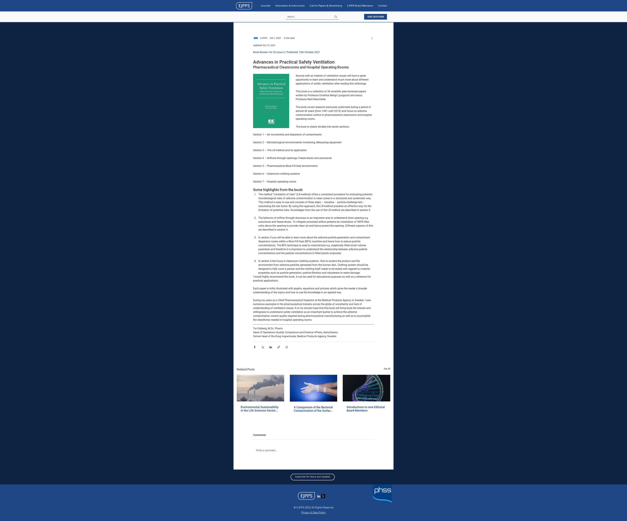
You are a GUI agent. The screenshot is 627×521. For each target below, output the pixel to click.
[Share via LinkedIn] (270, 347)
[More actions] (372, 38)
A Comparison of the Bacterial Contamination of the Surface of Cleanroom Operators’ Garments (313, 408)
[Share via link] (278, 347)
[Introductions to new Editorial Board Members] (366, 388)
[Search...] (336, 16)
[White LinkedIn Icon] (319, 496)
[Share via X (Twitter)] (262, 347)
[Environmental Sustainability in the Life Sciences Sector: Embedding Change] (260, 388)
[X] (323, 496)
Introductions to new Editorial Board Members (366, 408)
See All (387, 368)
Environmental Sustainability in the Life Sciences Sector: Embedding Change (260, 408)
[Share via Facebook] (254, 347)
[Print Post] (286, 347)
